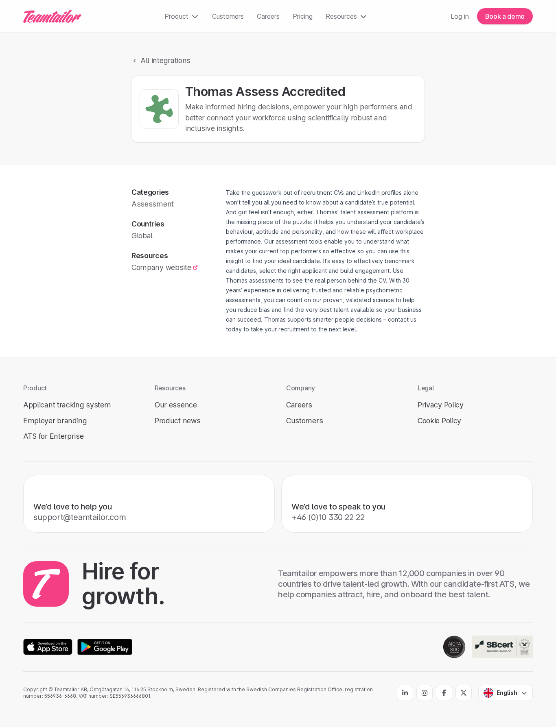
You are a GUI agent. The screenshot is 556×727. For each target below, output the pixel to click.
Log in (460, 16)
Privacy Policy (441, 405)
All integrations (165, 60)
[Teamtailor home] (52, 16)
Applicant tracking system (67, 405)
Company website (161, 267)
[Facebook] (444, 693)
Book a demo (505, 16)
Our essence (176, 405)
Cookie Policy (439, 420)
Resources (341, 16)
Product (176, 16)
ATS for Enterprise (53, 436)
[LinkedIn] (405, 693)
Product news (177, 420)
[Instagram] (424, 693)
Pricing (303, 16)
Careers (268, 16)
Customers (228, 16)
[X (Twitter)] (463, 693)
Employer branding (55, 420)
